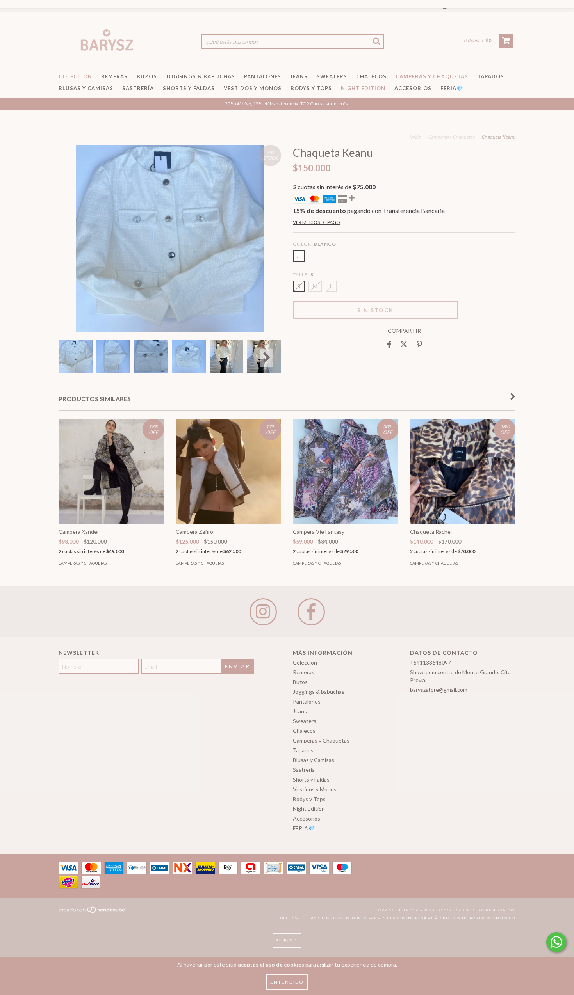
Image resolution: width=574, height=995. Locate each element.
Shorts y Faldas (189, 88)
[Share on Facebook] (389, 344)
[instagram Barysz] (263, 611)
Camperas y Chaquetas (432, 76)
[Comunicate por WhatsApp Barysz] (556, 942)
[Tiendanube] (93, 912)
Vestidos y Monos (253, 88)
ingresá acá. (422, 917)
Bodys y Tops (311, 88)
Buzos (147, 76)
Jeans (299, 76)
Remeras (114, 76)
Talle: (303, 274)
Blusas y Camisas (86, 88)
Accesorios (412, 88)
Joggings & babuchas (200, 76)
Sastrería (138, 88)
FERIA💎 (451, 88)
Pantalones (262, 76)
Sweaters (332, 76)
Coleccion (75, 76)
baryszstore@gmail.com (438, 689)
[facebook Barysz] (311, 611)
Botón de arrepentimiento (479, 917)
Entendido (287, 982)
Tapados (490, 76)
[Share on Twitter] (404, 344)
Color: (314, 244)
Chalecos (371, 76)
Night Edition (363, 88)
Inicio (415, 137)
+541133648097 (430, 662)
